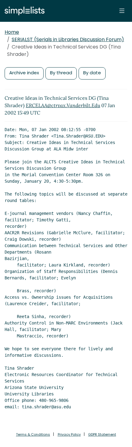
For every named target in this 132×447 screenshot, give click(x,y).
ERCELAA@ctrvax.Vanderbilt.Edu (63, 105)
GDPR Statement (102, 434)
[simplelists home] (23, 11)
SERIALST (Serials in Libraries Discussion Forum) (68, 39)
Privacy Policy (69, 434)
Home (12, 32)
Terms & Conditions (33, 434)
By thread (61, 72)
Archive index (24, 72)
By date (92, 72)
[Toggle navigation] (121, 10)
